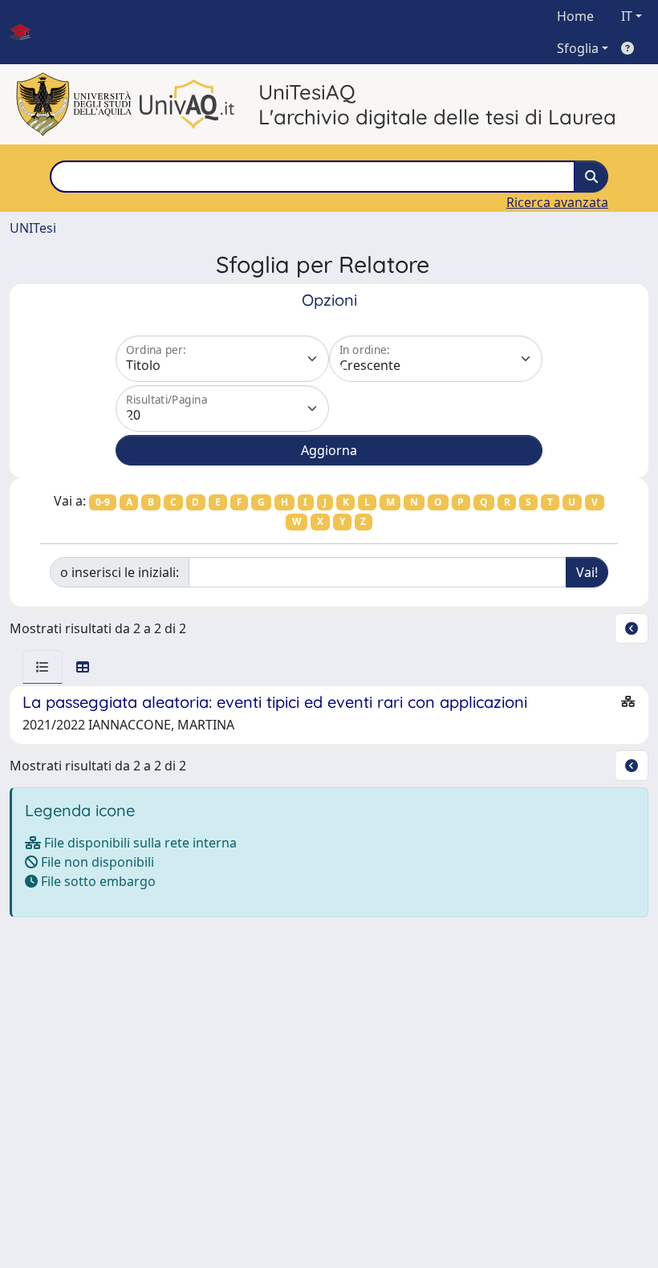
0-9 (102, 502)
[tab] (42, 667)
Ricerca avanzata (557, 202)
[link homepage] (26, 32)
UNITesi (33, 228)
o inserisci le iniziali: (119, 572)
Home (575, 16)
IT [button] (626, 16)
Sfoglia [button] (578, 48)
